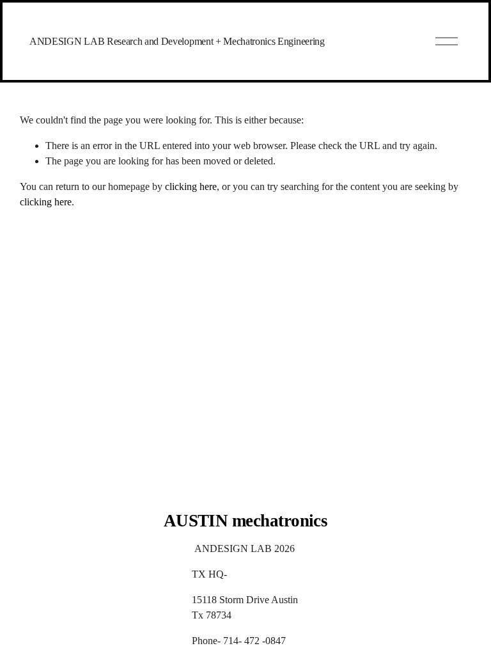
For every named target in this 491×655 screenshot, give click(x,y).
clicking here (191, 186)
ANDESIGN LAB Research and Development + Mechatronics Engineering (177, 41)
